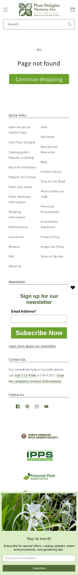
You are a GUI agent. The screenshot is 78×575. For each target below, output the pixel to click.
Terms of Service (52, 256)
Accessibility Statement (49, 224)
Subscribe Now (39, 332)
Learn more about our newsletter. (32, 346)
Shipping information (17, 214)
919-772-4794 (25, 375)
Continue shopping (39, 79)
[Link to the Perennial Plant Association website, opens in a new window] (39, 479)
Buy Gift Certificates (22, 167)
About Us (15, 266)
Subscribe (39, 568)
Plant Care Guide (20, 187)
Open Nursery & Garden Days (19, 129)
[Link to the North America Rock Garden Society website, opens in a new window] (39, 438)
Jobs (44, 127)
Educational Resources (49, 149)
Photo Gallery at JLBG (52, 194)
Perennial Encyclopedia (50, 209)
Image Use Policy (53, 247)
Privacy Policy (50, 237)
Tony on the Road (53, 181)
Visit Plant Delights (22, 142)
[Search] (70, 24)
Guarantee (16, 237)
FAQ (11, 256)
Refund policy (18, 227)
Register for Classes (22, 177)
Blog (44, 162)
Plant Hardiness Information (20, 199)
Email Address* (23, 311)
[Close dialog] (75, 494)
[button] (5, 9)
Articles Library (51, 171)
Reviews (14, 247)
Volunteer (48, 137)
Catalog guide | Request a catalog (21, 154)
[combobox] (39, 24)
